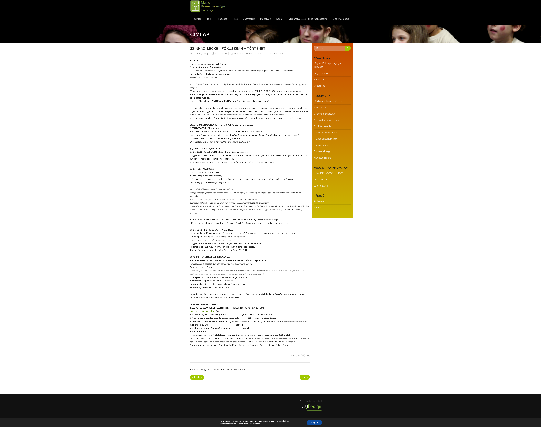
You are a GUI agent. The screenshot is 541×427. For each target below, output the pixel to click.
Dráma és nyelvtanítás (325, 139)
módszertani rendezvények (248, 53)
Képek (279, 19)
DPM (209, 19)
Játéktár (318, 207)
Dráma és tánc (321, 145)
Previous (198, 377)
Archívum (319, 201)
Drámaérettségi (322, 151)
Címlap (197, 19)
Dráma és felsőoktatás (326, 132)
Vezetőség (319, 85)
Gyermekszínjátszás (324, 114)
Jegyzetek (249, 19)
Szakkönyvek (321, 185)
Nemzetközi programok (326, 120)
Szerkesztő (221, 53)
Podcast (222, 19)
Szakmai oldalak (341, 19)
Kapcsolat (319, 79)
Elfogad (314, 422)
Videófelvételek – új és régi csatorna (308, 19)
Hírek (235, 19)
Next (303, 377)
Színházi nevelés (322, 126)
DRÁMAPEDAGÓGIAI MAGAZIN (330, 173)
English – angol (322, 73)
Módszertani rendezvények (328, 101)
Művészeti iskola (322, 157)
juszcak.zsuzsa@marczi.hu (202, 311)
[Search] (348, 48)
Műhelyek (265, 19)
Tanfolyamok (321, 107)
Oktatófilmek (320, 179)
